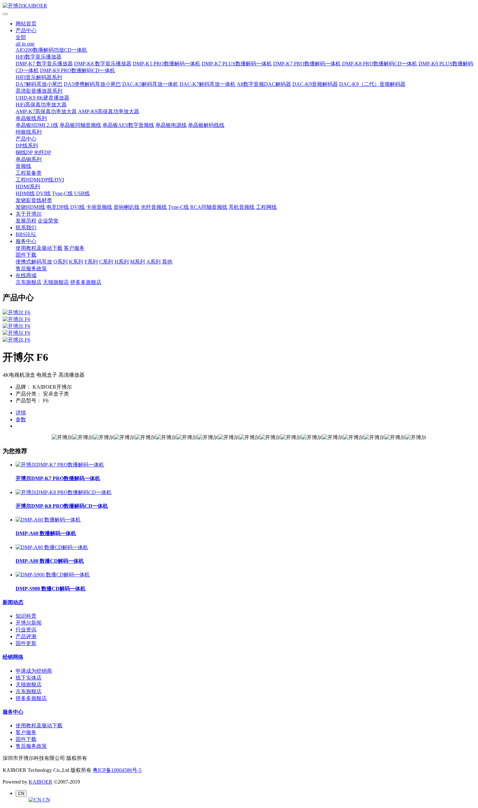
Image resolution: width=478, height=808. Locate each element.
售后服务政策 (31, 268)
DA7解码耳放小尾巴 (39, 84)
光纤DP (42, 152)
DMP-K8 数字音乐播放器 (102, 63)
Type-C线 (62, 193)
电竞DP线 (57, 207)
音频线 (23, 166)
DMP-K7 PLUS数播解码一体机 (237, 63)
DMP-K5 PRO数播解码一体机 (166, 63)
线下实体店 (29, 677)
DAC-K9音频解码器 (315, 84)
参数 (21, 419)
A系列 (153, 261)
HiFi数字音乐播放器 (38, 57)
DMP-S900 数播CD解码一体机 (51, 588)
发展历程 (26, 220)
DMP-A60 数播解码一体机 (46, 533)
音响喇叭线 (126, 207)
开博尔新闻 (29, 623)
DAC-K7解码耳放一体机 (207, 84)
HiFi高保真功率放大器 (41, 104)
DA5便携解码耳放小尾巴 (92, 84)
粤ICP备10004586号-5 (117, 770)
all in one (25, 44)
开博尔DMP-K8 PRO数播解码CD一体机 (62, 506)
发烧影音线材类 (34, 200)
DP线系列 (27, 145)
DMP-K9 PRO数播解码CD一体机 (77, 70)
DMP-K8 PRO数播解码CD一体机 (379, 63)
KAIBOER (40, 782)
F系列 (91, 261)
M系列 (137, 261)
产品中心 (26, 30)
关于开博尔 (29, 214)
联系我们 (26, 227)
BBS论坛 (26, 234)
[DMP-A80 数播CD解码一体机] (52, 547)
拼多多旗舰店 (85, 282)
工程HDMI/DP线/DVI (40, 179)
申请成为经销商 (34, 671)
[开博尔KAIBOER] (239, 6)
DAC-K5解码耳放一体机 (150, 84)
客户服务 (74, 248)
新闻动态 (13, 602)
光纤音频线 (154, 207)
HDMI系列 (28, 186)
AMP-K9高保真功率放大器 (108, 111)
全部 (21, 37)
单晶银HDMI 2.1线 (37, 125)
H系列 (121, 261)
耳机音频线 (242, 207)
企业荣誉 (48, 220)
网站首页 (26, 23)
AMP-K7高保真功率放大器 (46, 111)
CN (45, 799)
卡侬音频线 (99, 207)
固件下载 (26, 255)
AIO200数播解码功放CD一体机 (51, 50)
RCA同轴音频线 (208, 207)
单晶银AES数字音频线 (128, 125)
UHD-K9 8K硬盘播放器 (42, 98)
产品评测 (26, 636)
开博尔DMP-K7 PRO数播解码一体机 (58, 478)
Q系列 (60, 261)
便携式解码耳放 (34, 261)
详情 (21, 412)
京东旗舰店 (29, 282)
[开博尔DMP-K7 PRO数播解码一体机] (60, 464)
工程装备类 (29, 173)
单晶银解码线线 (206, 125)
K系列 (76, 261)
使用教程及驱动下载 (39, 248)
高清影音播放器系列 (39, 91)
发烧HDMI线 (30, 207)
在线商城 (26, 275)
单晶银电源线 (171, 125)
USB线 (82, 193)
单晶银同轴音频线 (80, 125)
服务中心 (26, 241)
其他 (167, 261)
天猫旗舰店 (56, 282)
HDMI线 (25, 193)
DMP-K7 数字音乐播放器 (44, 63)
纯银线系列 (29, 132)
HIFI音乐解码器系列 (39, 77)
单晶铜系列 (29, 159)
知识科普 (26, 616)
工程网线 (266, 207)
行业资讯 (26, 629)
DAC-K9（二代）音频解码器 (372, 84)
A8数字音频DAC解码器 (264, 84)
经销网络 (13, 657)
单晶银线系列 (31, 118)
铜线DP (24, 152)
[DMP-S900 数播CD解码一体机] (53, 574)
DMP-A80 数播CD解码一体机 (50, 561)
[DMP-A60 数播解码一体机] (48, 519)
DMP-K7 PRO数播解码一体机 (307, 63)
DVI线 (43, 193)
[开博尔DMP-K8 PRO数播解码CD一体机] (64, 492)
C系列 (106, 261)
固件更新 (26, 643)
